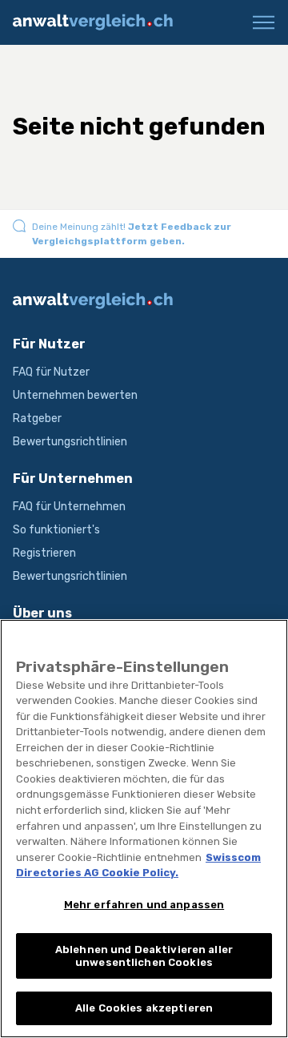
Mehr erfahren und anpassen (144, 905)
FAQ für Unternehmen (69, 506)
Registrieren (44, 553)
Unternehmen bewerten (75, 395)
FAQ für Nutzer (51, 372)
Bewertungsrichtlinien (70, 442)
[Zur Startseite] (99, 22)
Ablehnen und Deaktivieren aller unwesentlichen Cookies (144, 955)
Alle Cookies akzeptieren (144, 1008)
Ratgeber (37, 418)
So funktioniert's (56, 530)
